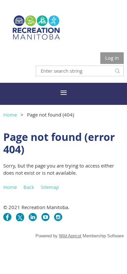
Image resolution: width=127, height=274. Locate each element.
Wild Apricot (70, 235)
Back (28, 187)
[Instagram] (58, 217)
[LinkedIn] (33, 217)
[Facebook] (7, 217)
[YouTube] (45, 217)
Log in (112, 58)
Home (10, 114)
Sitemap (50, 187)
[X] (20, 217)
